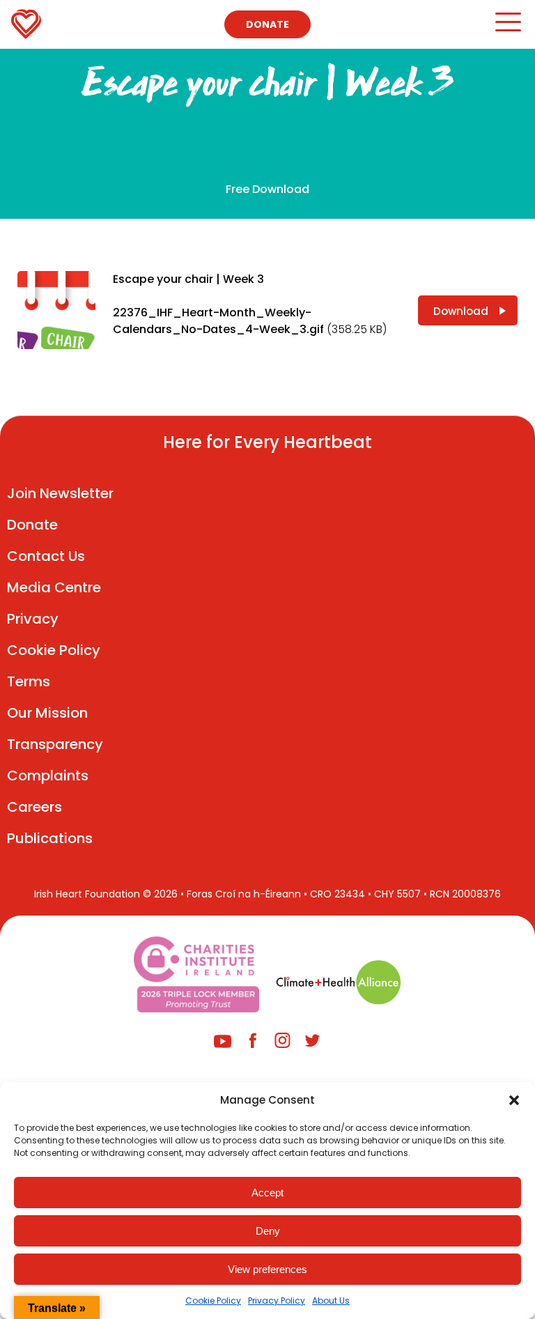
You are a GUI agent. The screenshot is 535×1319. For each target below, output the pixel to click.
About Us (331, 1300)
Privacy (33, 618)
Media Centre (54, 587)
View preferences (267, 1269)
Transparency (55, 744)
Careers (34, 807)
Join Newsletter (60, 493)
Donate (267, 24)
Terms (28, 681)
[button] (514, 1100)
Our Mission (47, 713)
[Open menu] (507, 28)
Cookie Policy (213, 1300)
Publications (50, 838)
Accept (267, 1192)
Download (460, 311)
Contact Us (46, 556)
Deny (268, 1231)
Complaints (47, 775)
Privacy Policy (276, 1300)
